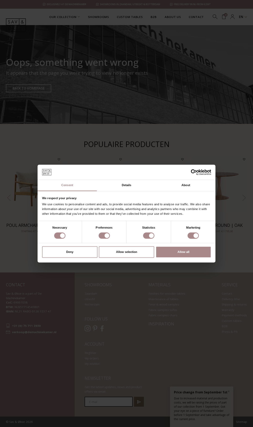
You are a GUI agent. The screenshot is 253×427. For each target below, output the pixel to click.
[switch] (104, 235)
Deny (69, 252)
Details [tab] (126, 185)
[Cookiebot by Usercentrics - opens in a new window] (194, 172)
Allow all (183, 252)
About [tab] (185, 185)
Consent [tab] (67, 185)
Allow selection (126, 252)
